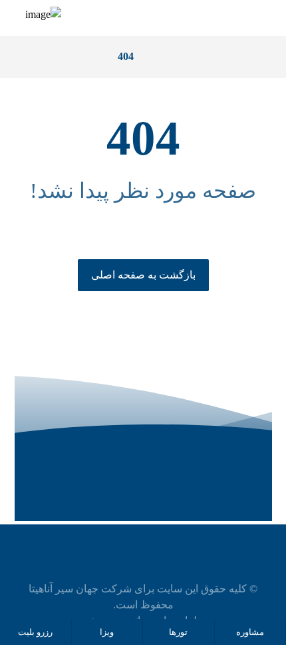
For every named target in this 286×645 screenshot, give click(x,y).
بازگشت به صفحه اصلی (143, 275)
